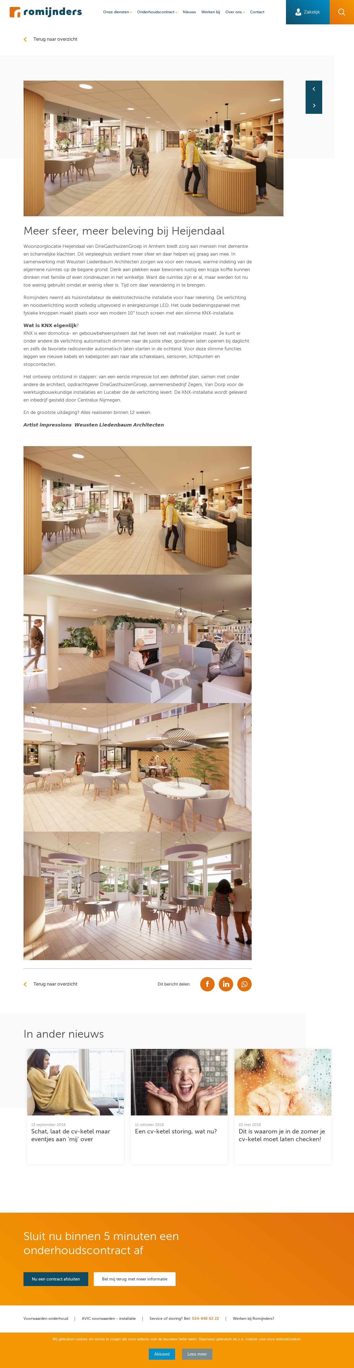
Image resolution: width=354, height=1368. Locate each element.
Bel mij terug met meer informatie (134, 1279)
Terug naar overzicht (55, 39)
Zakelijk (312, 12)
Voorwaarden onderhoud (46, 1318)
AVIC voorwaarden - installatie (109, 1318)
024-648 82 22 (205, 1318)
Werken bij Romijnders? (253, 1318)
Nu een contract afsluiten (56, 1279)
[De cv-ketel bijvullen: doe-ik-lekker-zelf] (314, 105)
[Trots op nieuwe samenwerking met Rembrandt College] (314, 89)
